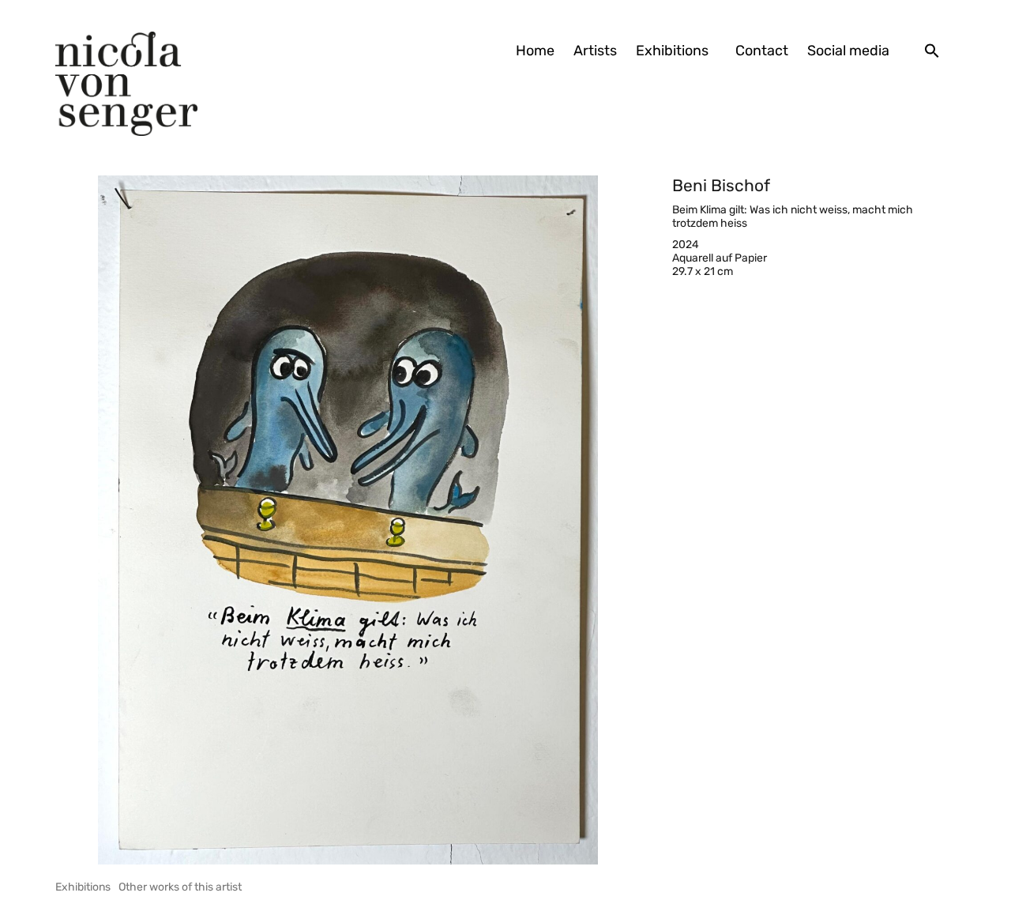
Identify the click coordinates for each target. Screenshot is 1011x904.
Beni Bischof (721, 185)
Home (535, 50)
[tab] (83, 887)
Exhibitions (672, 50)
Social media (848, 50)
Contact (761, 50)
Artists (595, 50)
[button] (932, 51)
